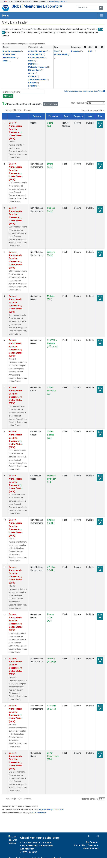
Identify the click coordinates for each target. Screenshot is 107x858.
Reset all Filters (50, 104)
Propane (32, 76)
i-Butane (32, 83)
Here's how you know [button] (57, 1)
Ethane (31, 61)
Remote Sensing (61, 54)
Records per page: (89, 110)
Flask (56, 51)
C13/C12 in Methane (37, 51)
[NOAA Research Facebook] (85, 836)
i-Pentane (32, 86)
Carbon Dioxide (35, 54)
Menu (5, 15)
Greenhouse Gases (11, 51)
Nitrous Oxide (34, 70)
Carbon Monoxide (36, 58)
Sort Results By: (78, 103)
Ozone (5, 61)
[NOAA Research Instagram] (94, 836)
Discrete (75, 51)
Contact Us (79, 845)
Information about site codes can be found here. (83, 91)
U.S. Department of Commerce (36, 842)
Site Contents (92, 842)
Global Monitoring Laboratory (36, 6)
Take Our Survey (91, 848)
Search (9, 96)
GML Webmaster (39, 813)
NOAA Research (29, 852)
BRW (90, 51)
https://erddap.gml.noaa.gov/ (51, 809)
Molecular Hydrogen (37, 67)
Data (100, 123)
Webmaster (93, 845)
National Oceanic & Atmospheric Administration (36, 847)
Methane (32, 64)
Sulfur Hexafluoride (37, 80)
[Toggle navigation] (101, 15)
